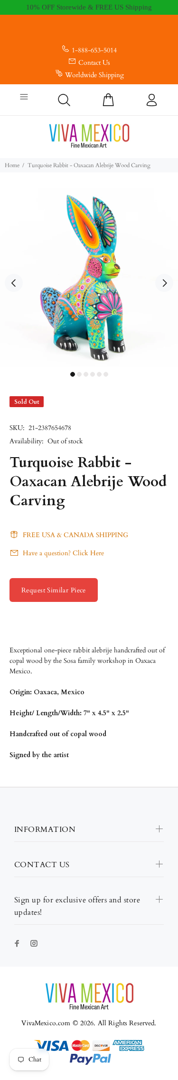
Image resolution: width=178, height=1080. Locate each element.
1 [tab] (72, 374)
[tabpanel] (89, 277)
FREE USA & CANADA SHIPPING (75, 535)
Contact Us (94, 62)
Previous (14, 283)
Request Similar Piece (53, 590)
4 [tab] (92, 374)
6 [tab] (105, 374)
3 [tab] (86, 374)
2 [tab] (79, 374)
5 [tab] (99, 374)
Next (164, 283)
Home (12, 165)
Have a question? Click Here (63, 553)
